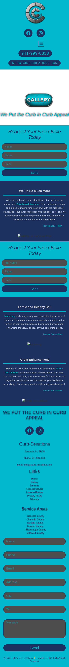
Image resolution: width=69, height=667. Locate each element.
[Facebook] (28, 33)
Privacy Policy (34, 495)
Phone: (34, 457)
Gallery (34, 482)
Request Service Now (52, 226)
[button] (41, 44)
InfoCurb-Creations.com (38, 464)
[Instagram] (41, 33)
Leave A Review (34, 492)
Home (34, 478)
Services (34, 485)
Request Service (34, 488)
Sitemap (34, 499)
